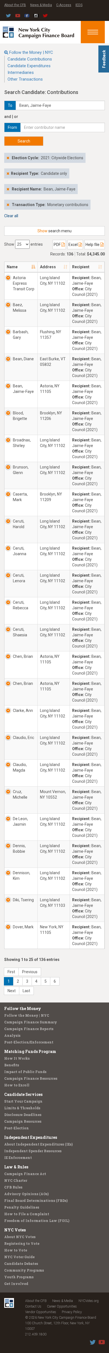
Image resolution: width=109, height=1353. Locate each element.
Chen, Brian (23, 656)
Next (12, 991)
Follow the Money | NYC (31, 52)
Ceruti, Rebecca (20, 605)
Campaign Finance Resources (30, 1078)
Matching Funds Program (30, 1051)
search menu (54, 231)
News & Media (41, 5)
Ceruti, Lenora (19, 578)
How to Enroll (16, 1085)
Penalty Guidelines (21, 1207)
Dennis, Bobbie (19, 849)
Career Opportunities (62, 1306)
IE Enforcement (18, 1157)
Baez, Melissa (19, 308)
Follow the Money (22, 1008)
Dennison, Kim (21, 876)
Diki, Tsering (23, 900)
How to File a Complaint (26, 1214)
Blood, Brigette (20, 416)
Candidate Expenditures (29, 65)
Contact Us (33, 1306)
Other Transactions (25, 79)
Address (48, 267)
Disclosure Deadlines (22, 1114)
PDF (57, 244)
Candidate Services (23, 1094)
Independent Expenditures (30, 1137)
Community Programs (24, 1270)
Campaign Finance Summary (30, 1022)
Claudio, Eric (23, 737)
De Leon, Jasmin (20, 821)
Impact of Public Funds (25, 1071)
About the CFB (15, 5)
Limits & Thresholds (22, 1108)
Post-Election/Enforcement (28, 1042)
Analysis (12, 1035)
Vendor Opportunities (40, 1312)
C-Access (63, 5)
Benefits (11, 1065)
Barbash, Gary (21, 335)
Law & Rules (16, 1167)
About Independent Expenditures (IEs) (38, 1144)
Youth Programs (19, 1277)
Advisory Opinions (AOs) (26, 1194)
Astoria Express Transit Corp (23, 283)
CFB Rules (13, 1187)
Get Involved (16, 1283)
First (11, 972)
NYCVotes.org (89, 1301)
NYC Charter (15, 1180)
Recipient (80, 267)
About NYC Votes (19, 1236)
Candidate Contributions (30, 59)
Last (26, 991)
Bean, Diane (23, 359)
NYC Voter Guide (19, 1257)
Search (24, 141)
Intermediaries (21, 72)
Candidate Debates (21, 1263)
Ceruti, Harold (18, 524)
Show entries (23, 244)
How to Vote (15, 1250)
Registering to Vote (21, 1243)
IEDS (78, 5)
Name (12, 267)
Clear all (11, 216)
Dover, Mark (23, 927)
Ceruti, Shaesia (20, 632)
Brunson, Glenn (21, 470)
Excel (73, 244)
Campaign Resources (22, 1121)
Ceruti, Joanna (19, 551)
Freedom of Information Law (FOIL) (36, 1220)
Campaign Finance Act (25, 1173)
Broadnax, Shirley (22, 443)
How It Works (17, 1058)
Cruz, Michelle (20, 794)
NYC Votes (15, 1230)
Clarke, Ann (23, 710)
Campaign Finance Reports (28, 1028)
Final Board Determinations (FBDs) (36, 1200)
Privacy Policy (72, 1312)
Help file (93, 244)
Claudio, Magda (20, 767)
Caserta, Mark (20, 497)
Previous (29, 972)
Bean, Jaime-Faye (23, 389)
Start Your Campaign (23, 1101)
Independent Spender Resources (32, 1151)
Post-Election (16, 1128)
